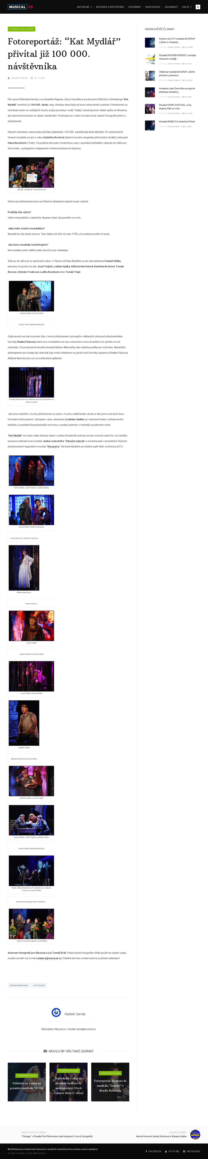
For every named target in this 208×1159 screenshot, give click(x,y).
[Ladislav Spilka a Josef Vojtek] (31, 795)
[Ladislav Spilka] (24, 744)
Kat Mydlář (15, 435)
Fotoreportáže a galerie (21, 29)
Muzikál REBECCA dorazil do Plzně (177, 121)
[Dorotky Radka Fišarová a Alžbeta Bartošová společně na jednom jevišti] (31, 396)
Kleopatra (53, 446)
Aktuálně (83, 7)
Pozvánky (134, 7)
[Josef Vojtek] (31, 640)
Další (185, 7)
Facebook (154, 1151)
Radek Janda (19, 78)
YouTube (173, 1151)
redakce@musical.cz (49, 958)
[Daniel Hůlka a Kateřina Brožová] (31, 524)
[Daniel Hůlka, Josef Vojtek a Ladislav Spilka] (31, 484)
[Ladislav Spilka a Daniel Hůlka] (31, 310)
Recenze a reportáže (110, 7)
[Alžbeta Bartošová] (24, 589)
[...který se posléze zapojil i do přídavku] (31, 938)
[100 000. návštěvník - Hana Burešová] (31, 186)
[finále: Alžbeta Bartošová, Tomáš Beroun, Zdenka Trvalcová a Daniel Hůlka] (31, 885)
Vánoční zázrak (75, 441)
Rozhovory (152, 7)
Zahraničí (171, 7)
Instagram (193, 1151)
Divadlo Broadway (19, 985)
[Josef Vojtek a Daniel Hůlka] (31, 690)
